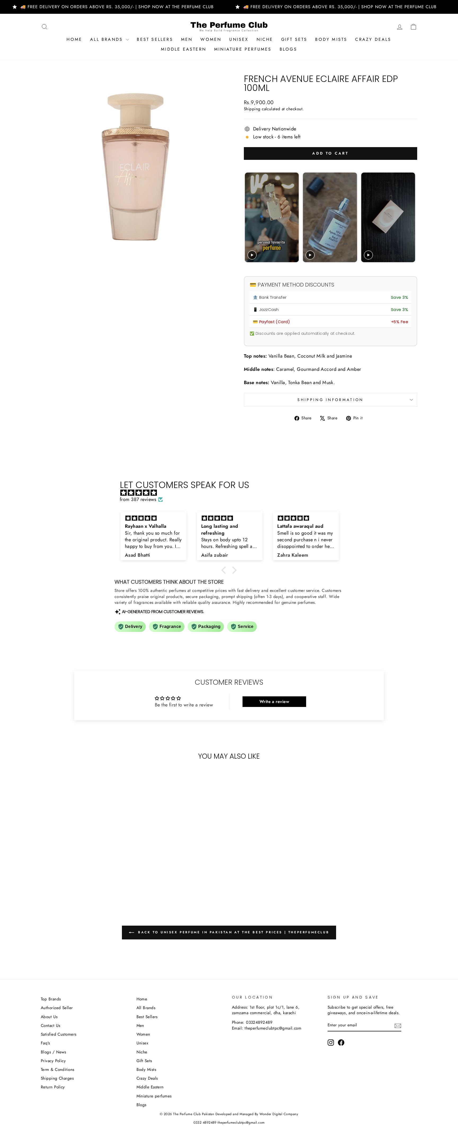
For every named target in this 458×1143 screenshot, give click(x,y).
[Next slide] (410, 217)
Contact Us (50, 1025)
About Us (49, 1017)
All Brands (107, 39)
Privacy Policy (53, 1061)
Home (74, 39)
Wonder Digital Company (278, 1114)
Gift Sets (294, 39)
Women (210, 39)
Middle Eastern (183, 49)
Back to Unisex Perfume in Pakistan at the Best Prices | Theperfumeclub (232, 932)
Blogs (288, 49)
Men (187, 39)
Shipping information (330, 399)
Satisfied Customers (59, 1034)
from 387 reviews (138, 499)
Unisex (238, 39)
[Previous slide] (249, 217)
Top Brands (51, 999)
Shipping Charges (57, 1078)
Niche (265, 39)
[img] (232, 492)
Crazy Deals (373, 39)
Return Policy (53, 1087)
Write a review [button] (274, 701)
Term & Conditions (57, 1069)
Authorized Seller (57, 1008)
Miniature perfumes (243, 49)
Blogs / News (53, 1052)
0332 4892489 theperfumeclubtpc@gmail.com (229, 1122)
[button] (225, 570)
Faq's (45, 1043)
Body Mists (331, 39)
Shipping (252, 109)
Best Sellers (155, 39)
